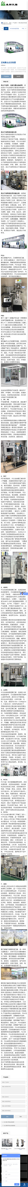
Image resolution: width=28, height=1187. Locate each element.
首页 (10, 22)
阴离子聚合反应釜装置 (10, 1125)
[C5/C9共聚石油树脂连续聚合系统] (20, 1142)
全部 (6, 28)
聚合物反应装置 (23, 22)
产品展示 (15, 22)
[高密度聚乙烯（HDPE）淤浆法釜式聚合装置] (7, 1142)
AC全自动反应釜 (14, 28)
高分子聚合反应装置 (10, 1122)
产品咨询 (6, 76)
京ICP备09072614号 (22, 1182)
